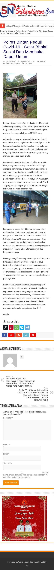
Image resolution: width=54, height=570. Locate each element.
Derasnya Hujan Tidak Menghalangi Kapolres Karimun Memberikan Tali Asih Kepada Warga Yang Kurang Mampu (20, 381)
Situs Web (7, 463)
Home (2, 31)
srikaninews (10, 62)
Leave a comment (13, 64)
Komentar (8, 418)
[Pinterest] (11, 327)
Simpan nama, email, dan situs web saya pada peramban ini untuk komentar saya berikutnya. (25, 474)
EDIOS (43, 562)
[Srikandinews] (27, 10)
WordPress (23, 562)
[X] (5, 327)
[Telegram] (27, 327)
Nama (6, 444)
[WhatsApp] (16, 327)
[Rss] (27, 565)
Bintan (10, 31)
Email (6, 454)
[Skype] (22, 327)
